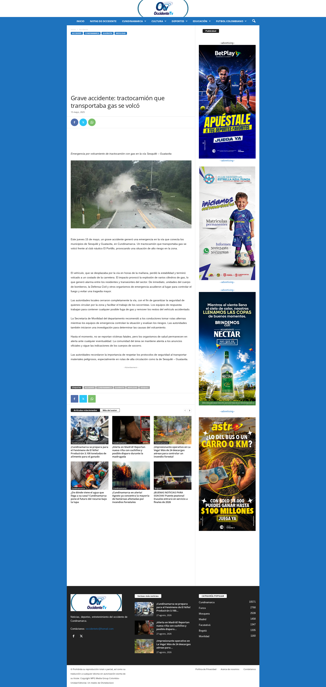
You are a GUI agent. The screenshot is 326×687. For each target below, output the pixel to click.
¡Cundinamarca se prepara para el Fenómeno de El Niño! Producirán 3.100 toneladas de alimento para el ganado (89, 451)
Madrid (202, 619)
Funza (202, 608)
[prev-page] (185, 410)
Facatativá (204, 625)
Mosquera (204, 613)
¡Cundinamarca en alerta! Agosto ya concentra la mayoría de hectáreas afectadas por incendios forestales (130, 497)
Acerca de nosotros (230, 669)
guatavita (119, 387)
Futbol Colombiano (229, 21)
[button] (254, 21)
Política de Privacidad (205, 669)
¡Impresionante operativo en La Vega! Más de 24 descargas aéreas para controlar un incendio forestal (172, 451)
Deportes (178, 21)
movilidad (132, 387)
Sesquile (144, 387)
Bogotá (158, 488)
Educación (200, 21)
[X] (83, 122)
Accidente (77, 33)
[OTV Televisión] (163, 8)
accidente (89, 387)
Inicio (80, 21)
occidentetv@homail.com (100, 628)
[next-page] (189, 410)
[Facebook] (74, 122)
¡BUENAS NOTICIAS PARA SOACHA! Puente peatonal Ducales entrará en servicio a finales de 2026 (171, 497)
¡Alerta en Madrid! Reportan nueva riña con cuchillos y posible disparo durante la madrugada (128, 451)
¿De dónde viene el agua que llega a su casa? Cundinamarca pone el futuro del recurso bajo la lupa (89, 497)
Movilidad (121, 33)
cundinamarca (105, 387)
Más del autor (110, 410)
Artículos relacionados (85, 410)
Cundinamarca (132, 21)
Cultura (157, 21)
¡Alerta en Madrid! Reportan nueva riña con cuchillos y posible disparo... (172, 626)
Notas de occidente (103, 21)
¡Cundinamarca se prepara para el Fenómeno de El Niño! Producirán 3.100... (173, 607)
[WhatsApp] (92, 122)
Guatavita (107, 33)
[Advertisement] (131, 65)
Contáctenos (250, 669)
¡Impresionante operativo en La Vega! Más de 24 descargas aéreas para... (173, 644)
